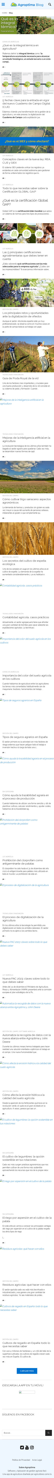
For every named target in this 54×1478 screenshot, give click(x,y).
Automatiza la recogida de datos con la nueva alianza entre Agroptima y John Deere (26, 1038)
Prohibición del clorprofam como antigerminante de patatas (22, 862)
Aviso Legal (37, 1460)
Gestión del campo (10, 309)
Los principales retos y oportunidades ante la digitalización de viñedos (25, 314)
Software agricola (27, 1031)
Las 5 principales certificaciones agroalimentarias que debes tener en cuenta (25, 256)
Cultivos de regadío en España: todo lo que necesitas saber (26, 1344)
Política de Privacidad (21, 1460)
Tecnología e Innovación (13, 374)
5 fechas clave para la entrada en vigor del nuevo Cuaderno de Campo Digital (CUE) (26, 104)
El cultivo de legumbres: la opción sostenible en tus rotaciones (23, 1158)
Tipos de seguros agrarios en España (24, 737)
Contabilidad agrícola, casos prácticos (25, 617)
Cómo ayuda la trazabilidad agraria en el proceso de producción (25, 797)
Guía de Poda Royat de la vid (20, 378)
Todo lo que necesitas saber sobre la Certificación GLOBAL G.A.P (25, 190)
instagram (31, 1447)
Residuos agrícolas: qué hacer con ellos (26, 1284)
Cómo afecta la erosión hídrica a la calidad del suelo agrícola (23, 1096)
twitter (22, 1447)
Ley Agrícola (7, 96)
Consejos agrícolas (10, 42)
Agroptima (30, 1467)
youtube (27, 1447)
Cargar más (27, 1371)
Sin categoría (8, 791)
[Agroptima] (27, 4)
